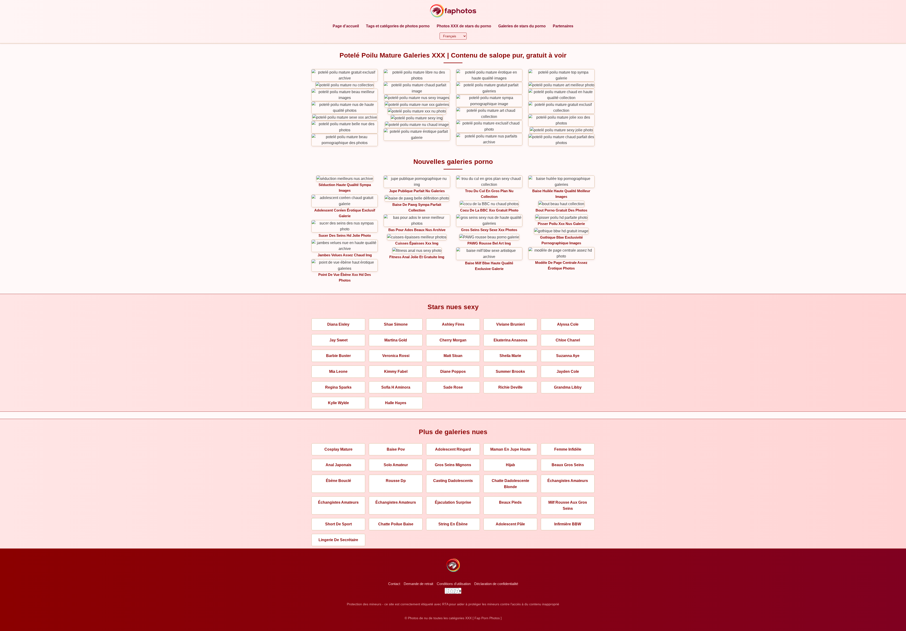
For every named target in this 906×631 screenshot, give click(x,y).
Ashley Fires (453, 324)
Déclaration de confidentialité (496, 584)
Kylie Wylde (338, 403)
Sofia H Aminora (395, 387)
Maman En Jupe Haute (510, 449)
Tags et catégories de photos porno (398, 26)
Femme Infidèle (567, 449)
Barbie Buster (338, 356)
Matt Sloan (453, 356)
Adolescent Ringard (453, 449)
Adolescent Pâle (510, 524)
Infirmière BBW (567, 524)
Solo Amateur (396, 465)
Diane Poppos (453, 371)
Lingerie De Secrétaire (338, 540)
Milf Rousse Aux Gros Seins (567, 505)
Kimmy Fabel (395, 371)
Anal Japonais (338, 465)
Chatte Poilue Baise (395, 524)
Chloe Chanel (568, 340)
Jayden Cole (568, 371)
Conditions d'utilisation (454, 584)
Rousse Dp (396, 481)
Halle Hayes (395, 403)
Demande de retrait (418, 584)
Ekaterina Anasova (510, 340)
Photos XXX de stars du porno (464, 26)
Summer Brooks (510, 371)
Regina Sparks (338, 387)
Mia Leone (338, 371)
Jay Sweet (338, 340)
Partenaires (563, 26)
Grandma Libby (568, 387)
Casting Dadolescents (453, 481)
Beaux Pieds (510, 502)
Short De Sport (338, 524)
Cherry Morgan (453, 340)
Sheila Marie (510, 356)
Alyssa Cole (568, 324)
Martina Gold (395, 340)
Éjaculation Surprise (453, 502)
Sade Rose (453, 387)
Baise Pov (396, 449)
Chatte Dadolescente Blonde (510, 484)
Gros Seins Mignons (453, 465)
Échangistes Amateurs (567, 481)
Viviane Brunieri (510, 324)
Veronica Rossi (395, 356)
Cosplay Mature (338, 449)
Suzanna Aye (567, 356)
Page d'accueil (346, 26)
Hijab (510, 465)
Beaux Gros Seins (568, 465)
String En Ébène (453, 524)
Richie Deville (510, 387)
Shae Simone (396, 324)
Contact (394, 584)
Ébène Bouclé (338, 481)
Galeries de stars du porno (522, 26)
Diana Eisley (338, 324)
